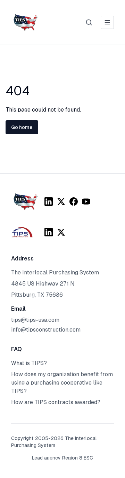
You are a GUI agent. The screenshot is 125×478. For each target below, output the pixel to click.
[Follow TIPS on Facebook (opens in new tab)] (73, 201)
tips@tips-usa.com (35, 320)
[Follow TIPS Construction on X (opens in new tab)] (61, 232)
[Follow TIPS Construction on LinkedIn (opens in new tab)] (48, 232)
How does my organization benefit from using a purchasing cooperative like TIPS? (62, 382)
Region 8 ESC (77, 458)
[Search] (89, 22)
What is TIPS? (29, 363)
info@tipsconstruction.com (46, 329)
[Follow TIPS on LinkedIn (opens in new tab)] (48, 201)
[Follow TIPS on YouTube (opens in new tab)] (86, 201)
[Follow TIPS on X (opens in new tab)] (61, 201)
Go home (22, 127)
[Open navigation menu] (107, 22)
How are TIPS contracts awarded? (55, 402)
